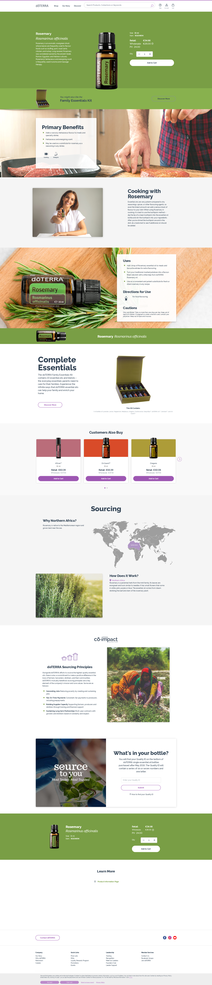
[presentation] (179, 459)
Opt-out (69, 982)
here (130, 977)
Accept (49, 982)
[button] (104, 487)
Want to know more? (87, 982)
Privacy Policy (100, 982)
